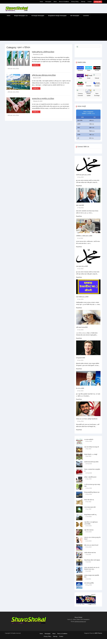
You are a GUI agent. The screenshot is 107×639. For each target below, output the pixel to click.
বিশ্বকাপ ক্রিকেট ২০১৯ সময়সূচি (90, 454)
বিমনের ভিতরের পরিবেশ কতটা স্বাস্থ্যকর (92, 560)
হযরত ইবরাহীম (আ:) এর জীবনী (82, 296)
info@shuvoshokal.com (80, 621)
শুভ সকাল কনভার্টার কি (88, 439)
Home (41, 1)
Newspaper (48, 1)
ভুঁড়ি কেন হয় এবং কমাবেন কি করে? (91, 545)
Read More (79, 185)
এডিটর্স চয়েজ (10, 68)
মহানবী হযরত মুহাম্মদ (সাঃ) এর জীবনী (83, 174)
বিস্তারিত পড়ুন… (36, 65)
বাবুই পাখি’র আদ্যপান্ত (88, 530)
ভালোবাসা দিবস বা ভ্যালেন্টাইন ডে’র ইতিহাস (43, 98)
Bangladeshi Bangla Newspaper (57, 15)
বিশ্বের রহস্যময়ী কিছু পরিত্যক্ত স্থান (91, 492)
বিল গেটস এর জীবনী (80, 388)
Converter (86, 15)
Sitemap (83, 1)
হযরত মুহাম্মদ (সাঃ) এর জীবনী (82, 266)
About (55, 1)
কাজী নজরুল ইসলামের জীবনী (81, 327)
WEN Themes (98, 633)
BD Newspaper (74, 15)
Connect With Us (83, 146)
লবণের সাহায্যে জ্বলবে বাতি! (90, 507)
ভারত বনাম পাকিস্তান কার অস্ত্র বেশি (91, 447)
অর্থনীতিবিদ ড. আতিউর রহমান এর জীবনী (84, 235)
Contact (90, 1)
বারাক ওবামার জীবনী (80, 205)
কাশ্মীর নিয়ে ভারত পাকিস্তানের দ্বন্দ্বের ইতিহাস (44, 75)
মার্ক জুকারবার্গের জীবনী (80, 358)
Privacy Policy (75, 1)
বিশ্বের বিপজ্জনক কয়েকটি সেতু (90, 514)
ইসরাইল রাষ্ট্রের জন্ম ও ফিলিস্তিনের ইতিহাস (43, 52)
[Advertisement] (53, 30)
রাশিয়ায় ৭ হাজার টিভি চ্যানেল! (90, 477)
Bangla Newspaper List (21, 15)
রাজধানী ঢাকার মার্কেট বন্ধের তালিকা (91, 462)
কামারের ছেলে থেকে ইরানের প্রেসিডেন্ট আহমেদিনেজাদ (86, 419)
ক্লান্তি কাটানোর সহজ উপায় (90, 552)
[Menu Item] (30, 2)
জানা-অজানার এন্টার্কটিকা (89, 583)
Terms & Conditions (64, 1)
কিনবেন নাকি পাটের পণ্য (89, 499)
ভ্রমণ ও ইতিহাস (16, 68)
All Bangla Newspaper (37, 15)
